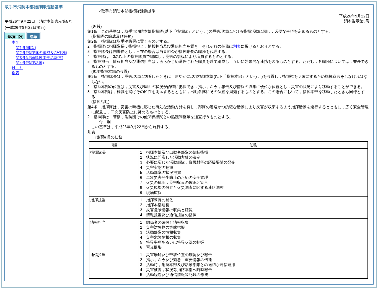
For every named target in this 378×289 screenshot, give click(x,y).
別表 (237, 46)
